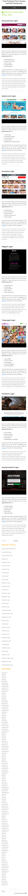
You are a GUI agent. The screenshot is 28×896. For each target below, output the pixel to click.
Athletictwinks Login (6, 637)
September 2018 (5, 830)
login (19, 83)
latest (16, 83)
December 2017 (5, 845)
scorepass (19, 234)
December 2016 (5, 866)
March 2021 (4, 782)
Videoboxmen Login (6, 627)
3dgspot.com (7, 307)
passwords (18, 85)
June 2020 (4, 797)
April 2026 (4, 679)
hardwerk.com (5, 456)
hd (13, 83)
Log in (3, 891)
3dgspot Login (7, 246)
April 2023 (4, 739)
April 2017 (4, 859)
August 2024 (4, 712)
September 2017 (5, 850)
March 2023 (4, 741)
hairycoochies (8, 81)
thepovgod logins (13, 384)
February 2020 (5, 804)
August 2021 (4, 773)
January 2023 (4, 744)
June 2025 (4, 695)
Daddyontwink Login (6, 641)
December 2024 (5, 705)
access (17, 78)
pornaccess (5, 88)
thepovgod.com (20, 384)
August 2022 (4, 753)
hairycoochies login (15, 81)
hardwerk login (9, 454)
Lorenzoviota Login (6, 565)
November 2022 (5, 748)
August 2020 (4, 794)
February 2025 (5, 701)
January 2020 (4, 806)
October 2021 (4, 770)
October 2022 (4, 749)
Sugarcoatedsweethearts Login (8, 548)
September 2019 (5, 813)
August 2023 (4, 732)
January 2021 (4, 785)
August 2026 (4, 672)
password (14, 85)
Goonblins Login (5, 589)
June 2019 (4, 818)
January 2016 (4, 884)
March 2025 (4, 700)
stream (6, 87)
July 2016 (3, 874)
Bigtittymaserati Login (6, 661)
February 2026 (5, 683)
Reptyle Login (5, 559)
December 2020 (5, 787)
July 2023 (3, 734)
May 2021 (4, 778)
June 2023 (4, 736)
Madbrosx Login (5, 620)
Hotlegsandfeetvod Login (7, 665)
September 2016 (5, 871)
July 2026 (3, 674)
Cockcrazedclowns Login (7, 555)
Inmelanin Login (5, 603)
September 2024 (5, 710)
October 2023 (4, 729)
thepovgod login (5, 384)
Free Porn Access (9, 78)
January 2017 (4, 864)
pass (6, 85)
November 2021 (5, 768)
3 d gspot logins (7, 306)
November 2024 (5, 707)
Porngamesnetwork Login (7, 613)
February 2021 (5, 784)
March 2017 (4, 860)
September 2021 (5, 772)
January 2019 (4, 823)
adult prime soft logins (21, 526)
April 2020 (4, 801)
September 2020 (5, 792)
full (2, 80)
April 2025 (4, 698)
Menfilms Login (5, 651)
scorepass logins (12, 235)
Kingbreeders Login (6, 562)
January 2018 (4, 843)
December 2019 (5, 807)
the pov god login (7, 383)
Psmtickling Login (5, 644)
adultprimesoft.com (9, 530)
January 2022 (4, 765)
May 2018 (4, 837)
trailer (9, 87)
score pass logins (13, 234)
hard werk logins (19, 453)
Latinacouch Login (5, 600)
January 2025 (4, 703)
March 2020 (4, 802)
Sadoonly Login (5, 579)
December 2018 (5, 825)
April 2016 (4, 879)
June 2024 (4, 715)
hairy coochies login (14, 80)
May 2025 (4, 696)
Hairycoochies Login (10, 21)
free (25, 78)
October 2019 (4, 811)
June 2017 (4, 855)
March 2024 (4, 720)
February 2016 (5, 883)
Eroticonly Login (5, 576)
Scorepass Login (8, 171)
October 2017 (4, 848)
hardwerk (4, 454)
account (21, 78)
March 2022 (4, 761)
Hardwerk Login (8, 394)
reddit (3, 87)
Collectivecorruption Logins (7, 658)
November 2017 (5, 847)
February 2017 (5, 862)
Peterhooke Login (5, 569)
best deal (4, 75)
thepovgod (22, 383)
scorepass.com (20, 235)
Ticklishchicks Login (6, 647)
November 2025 (5, 686)
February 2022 (5, 763)
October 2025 (4, 688)
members (22, 83)
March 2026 (4, 681)
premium (24, 85)
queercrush (18, 158)
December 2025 (5, 684)
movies (3, 85)
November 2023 (5, 727)
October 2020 (4, 790)
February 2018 (5, 842)
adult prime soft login (11, 526)
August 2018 (4, 831)
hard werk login (11, 453)
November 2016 (5, 867)
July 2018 (3, 833)
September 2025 (5, 690)
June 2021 (4, 777)
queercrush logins (8, 160)
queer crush (18, 157)
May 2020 (4, 799)
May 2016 (4, 878)
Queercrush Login (9, 96)
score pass (21, 232)
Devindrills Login (5, 572)
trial (12, 87)
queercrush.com (16, 160)
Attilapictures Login (6, 596)
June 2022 (4, 756)
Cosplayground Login (6, 610)
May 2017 (4, 857)
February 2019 (5, 821)
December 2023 (5, 725)
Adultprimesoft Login (10, 467)
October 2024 (4, 708)
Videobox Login (5, 624)
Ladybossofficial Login (6, 552)
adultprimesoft (5, 528)
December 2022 (5, 746)
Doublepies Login (5, 654)
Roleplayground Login (6, 617)
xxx (18, 87)
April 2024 (4, 719)
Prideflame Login (5, 630)
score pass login (5, 234)
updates (15, 87)
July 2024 (3, 713)
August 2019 (4, 814)
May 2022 (4, 758)
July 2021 (3, 775)
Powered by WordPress (19, 893)
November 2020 (5, 789)
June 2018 (4, 835)
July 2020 (3, 795)
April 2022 (4, 760)
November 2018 (5, 826)
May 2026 (4, 678)
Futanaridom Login (6, 586)
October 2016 (4, 869)
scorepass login (5, 235)
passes (9, 85)
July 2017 (3, 854)
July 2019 (3, 816)
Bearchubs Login (5, 634)
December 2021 (5, 766)
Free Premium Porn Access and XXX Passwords (14, 2)
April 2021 (4, 780)
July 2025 (3, 693)
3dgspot (13, 306)
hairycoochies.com (9, 83)
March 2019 (4, 819)
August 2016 (4, 872)
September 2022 (5, 751)
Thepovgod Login (8, 320)
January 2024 (4, 724)
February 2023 (5, 742)
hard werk (6, 453)
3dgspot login (18, 306)
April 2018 (4, 838)
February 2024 (5, 722)
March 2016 (4, 881)
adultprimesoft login (13, 528)
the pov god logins (16, 383)
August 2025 (4, 691)
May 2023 (4, 737)
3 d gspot (18, 304)
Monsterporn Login (6, 593)
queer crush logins (11, 158)
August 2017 (4, 852)
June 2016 (4, 876)
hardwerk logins (16, 454)
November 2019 (5, 809)
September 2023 (5, 731)
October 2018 (4, 828)
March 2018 (4, 840)
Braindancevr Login (6, 583)
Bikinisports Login (5, 606)
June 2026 (4, 676)
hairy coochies (7, 80)
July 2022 (3, 754)
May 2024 (4, 717)
